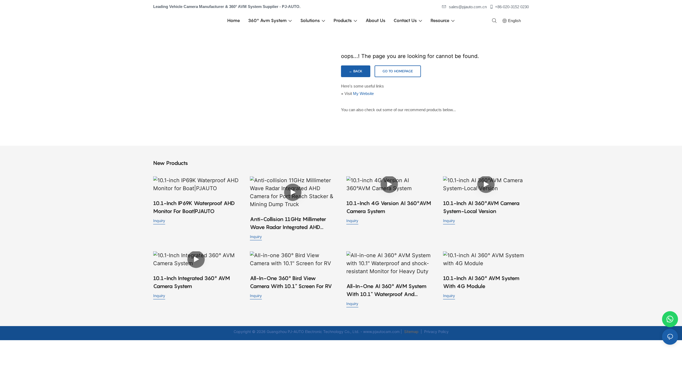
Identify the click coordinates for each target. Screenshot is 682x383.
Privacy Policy (436, 331)
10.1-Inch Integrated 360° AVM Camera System (191, 282)
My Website (363, 93)
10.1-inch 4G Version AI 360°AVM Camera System (388, 207)
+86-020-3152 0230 (512, 7)
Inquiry (159, 220)
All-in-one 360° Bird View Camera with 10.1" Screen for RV (291, 282)
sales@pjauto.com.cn (468, 7)
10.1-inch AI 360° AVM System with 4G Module (481, 282)
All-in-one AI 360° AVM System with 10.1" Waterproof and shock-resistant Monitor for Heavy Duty (386, 290)
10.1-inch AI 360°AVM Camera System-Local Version (481, 207)
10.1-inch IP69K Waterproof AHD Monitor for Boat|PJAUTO (194, 207)
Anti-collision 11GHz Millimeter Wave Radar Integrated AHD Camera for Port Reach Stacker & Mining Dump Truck (291, 223)
